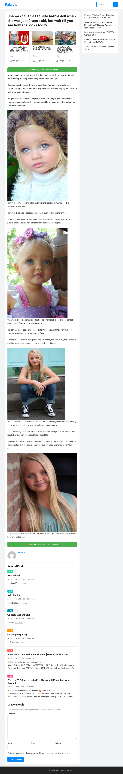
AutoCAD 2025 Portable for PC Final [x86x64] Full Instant (37, 654)
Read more (22, 583)
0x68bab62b (14, 575)
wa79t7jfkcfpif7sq (17, 634)
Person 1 (22, 552)
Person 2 (10, 579)
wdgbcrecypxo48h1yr (18, 614)
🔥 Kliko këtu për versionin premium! (42, 70)
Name (10, 743)
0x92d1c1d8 (14, 595)
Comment (12, 714)
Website (58, 743)
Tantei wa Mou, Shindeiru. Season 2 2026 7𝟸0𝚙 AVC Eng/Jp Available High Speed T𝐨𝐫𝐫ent (99, 25)
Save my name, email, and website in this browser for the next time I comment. (40, 753)
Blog (10, 571)
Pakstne (11, 5)
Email (34, 743)
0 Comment (31, 579)
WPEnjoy (71, 770)
